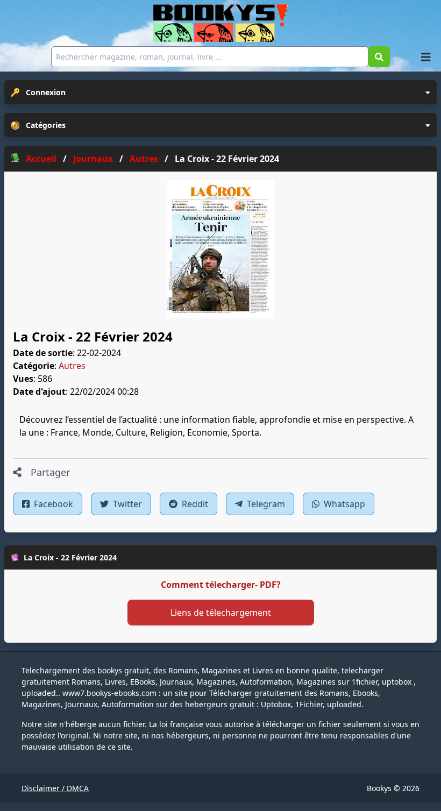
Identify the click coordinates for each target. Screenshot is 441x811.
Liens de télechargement (220, 612)
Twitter (126, 504)
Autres (72, 366)
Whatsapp (343, 504)
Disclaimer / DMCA (55, 788)
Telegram (265, 504)
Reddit (194, 504)
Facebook (52, 504)
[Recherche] (379, 56)
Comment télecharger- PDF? (221, 585)
